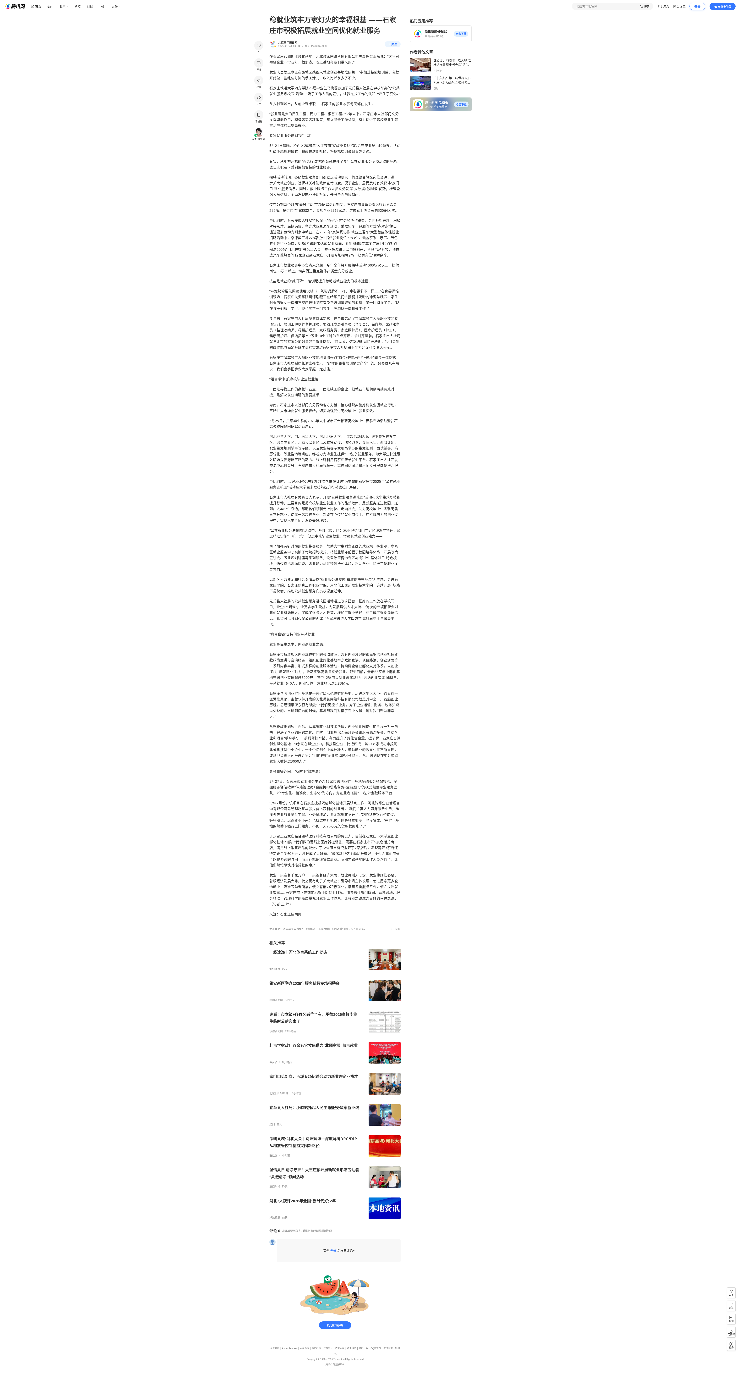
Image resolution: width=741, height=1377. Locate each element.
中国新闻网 (276, 1000)
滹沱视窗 (274, 1217)
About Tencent (289, 1348)
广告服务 (339, 1348)
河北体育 (274, 969)
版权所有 (340, 1364)
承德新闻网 (276, 1031)
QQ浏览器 (375, 1348)
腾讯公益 (363, 1348)
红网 (272, 1124)
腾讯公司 (330, 1364)
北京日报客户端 (278, 1093)
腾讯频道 (388, 1348)
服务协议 (304, 1348)
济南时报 (274, 1186)
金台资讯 (274, 1062)
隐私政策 (316, 1348)
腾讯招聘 (351, 1348)
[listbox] (335, 1080)
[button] (461, 34)
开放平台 (328, 1348)
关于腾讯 (274, 1348)
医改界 (273, 1155)
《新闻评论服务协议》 (321, 1230)
